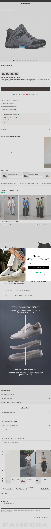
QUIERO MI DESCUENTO (38, 267)
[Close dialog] (49, 249)
